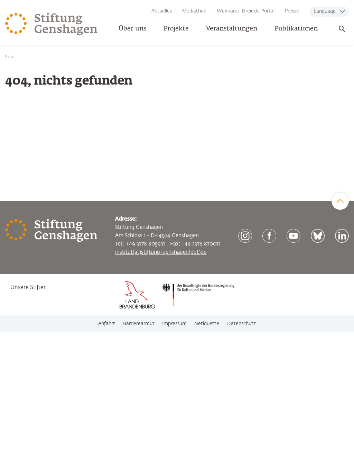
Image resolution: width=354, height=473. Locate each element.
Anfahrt (106, 323)
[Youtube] (293, 236)
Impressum (174, 323)
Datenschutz (241, 323)
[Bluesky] (318, 236)
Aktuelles (161, 11)
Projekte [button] (176, 29)
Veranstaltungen (231, 29)
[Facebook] (269, 236)
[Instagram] (245, 236)
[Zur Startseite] (51, 24)
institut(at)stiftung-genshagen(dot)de (160, 252)
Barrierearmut (139, 323)
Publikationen (296, 29)
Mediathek (194, 11)
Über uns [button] (132, 29)
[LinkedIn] (342, 236)
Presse (292, 11)
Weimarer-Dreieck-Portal (245, 11)
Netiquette (206, 323)
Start (10, 57)
